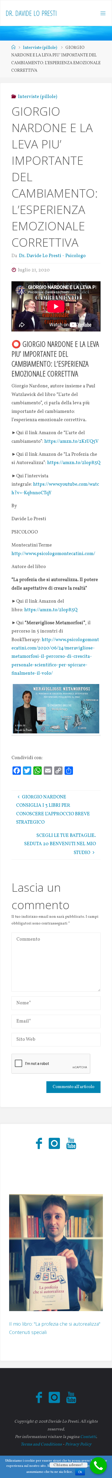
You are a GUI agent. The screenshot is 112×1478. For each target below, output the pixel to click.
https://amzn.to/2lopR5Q (73, 463)
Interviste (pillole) (40, 48)
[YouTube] (71, 1144)
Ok (80, 1472)
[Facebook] (38, 1144)
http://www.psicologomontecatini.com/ (53, 554)
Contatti (88, 1437)
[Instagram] (54, 1144)
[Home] (13, 48)
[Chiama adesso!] (98, 1465)
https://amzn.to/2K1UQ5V (71, 441)
